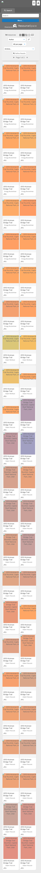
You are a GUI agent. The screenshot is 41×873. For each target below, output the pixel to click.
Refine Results (20, 53)
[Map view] (32, 35)
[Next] (27, 57)
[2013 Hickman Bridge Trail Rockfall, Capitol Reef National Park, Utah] (11, 73)
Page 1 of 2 (20, 57)
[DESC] (29, 39)
